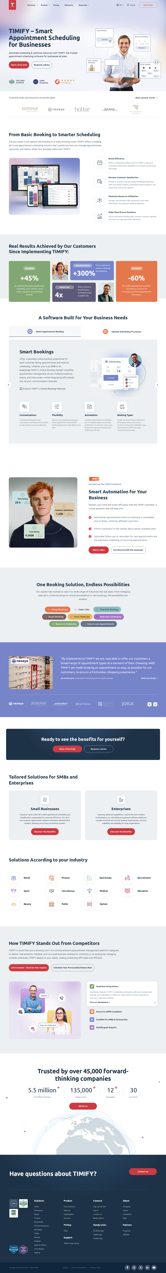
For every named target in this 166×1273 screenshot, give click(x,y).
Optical (37, 1253)
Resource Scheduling (66, 624)
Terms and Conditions (79, 1267)
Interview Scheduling (110, 616)
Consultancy (39, 1249)
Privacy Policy (95, 1267)
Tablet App (97, 1235)
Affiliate (126, 1235)
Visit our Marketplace (99, 1002)
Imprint (65, 1267)
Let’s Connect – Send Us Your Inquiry (29, 967)
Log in (95, 1210)
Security (67, 1218)
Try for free (148, 5)
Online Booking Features (52, 388)
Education (38, 1230)
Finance (37, 1218)
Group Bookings (59, 609)
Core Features (69, 1207)
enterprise (25, 370)
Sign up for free (99, 1207)
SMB (53, 366)
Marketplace (69, 1214)
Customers (127, 1214)
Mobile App (98, 1238)
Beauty (37, 1237)
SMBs (36, 1207)
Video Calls (83, 609)
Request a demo (42, 65)
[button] (8, 385)
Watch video (99, 550)
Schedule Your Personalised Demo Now (73, 967)
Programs (127, 1231)
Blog (124, 1218)
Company (126, 1207)
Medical (37, 1241)
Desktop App (98, 1231)
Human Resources (41, 1226)
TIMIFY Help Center (71, 1243)
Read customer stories (145, 98)
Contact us (143, 1171)
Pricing (56, 5)
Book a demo (98, 1218)
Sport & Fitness (40, 1245)
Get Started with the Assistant (128, 550)
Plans (66, 1231)
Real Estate (38, 1222)
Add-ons (67, 1210)
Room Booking (56, 616)
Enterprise (69, 5)
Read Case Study (148, 678)
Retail (36, 1214)
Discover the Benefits (45, 831)
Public (36, 1233)
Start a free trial (19, 65)
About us (83, 1106)
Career (125, 1210)
